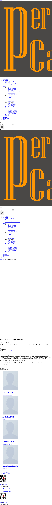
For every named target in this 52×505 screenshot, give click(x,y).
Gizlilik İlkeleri (6, 472)
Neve (1, 484)
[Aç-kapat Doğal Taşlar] (51, 246)
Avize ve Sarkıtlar (11, 103)
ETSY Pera (7, 114)
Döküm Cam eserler (12, 88)
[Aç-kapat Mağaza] (51, 223)
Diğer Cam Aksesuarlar (12, 94)
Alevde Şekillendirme (9, 81)
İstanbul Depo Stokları (12, 110)
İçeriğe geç (2, 0)
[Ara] (0, 123)
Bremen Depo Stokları (12, 112)
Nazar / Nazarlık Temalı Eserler (14, 91)
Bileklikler (10, 99)
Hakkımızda (5, 79)
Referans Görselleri (12, 113)
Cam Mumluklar (11, 105)
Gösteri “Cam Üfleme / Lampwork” (12, 84)
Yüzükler (10, 96)
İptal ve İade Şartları (7, 473)
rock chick (12, 350)
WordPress (5, 484)
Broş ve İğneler (11, 101)
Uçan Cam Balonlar (12, 104)
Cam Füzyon (8, 82)
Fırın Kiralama (6, 118)
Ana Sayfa (2, 259)
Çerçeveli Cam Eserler (12, 90)
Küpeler (9, 98)
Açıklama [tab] (4, 352)
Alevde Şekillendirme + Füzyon (11, 83)
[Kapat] (2, 127)
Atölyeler (5, 117)
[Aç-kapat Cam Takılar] (51, 232)
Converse (8, 350)
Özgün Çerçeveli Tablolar (10, 106)
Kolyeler (9, 97)
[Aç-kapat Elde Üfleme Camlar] (51, 239)
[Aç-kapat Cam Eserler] (51, 224)
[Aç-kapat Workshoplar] (51, 217)
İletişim (4, 119)
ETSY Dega (7, 115)
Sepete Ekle (3, 349)
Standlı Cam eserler (12, 89)
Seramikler (7, 107)
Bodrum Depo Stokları (12, 111)
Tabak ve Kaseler (11, 93)
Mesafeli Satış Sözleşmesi (8, 470)
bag (4, 350)
